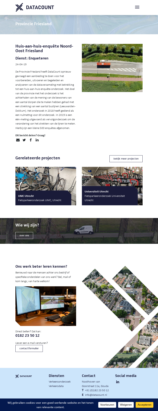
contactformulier (29, 348)
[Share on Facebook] (30, 140)
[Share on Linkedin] (37, 140)
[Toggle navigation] (139, 7)
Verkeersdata (56, 386)
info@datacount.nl (96, 395)
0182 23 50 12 (27, 335)
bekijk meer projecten (126, 158)
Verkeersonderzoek (60, 381)
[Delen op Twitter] (24, 140)
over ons (24, 235)
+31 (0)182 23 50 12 (97, 390)
